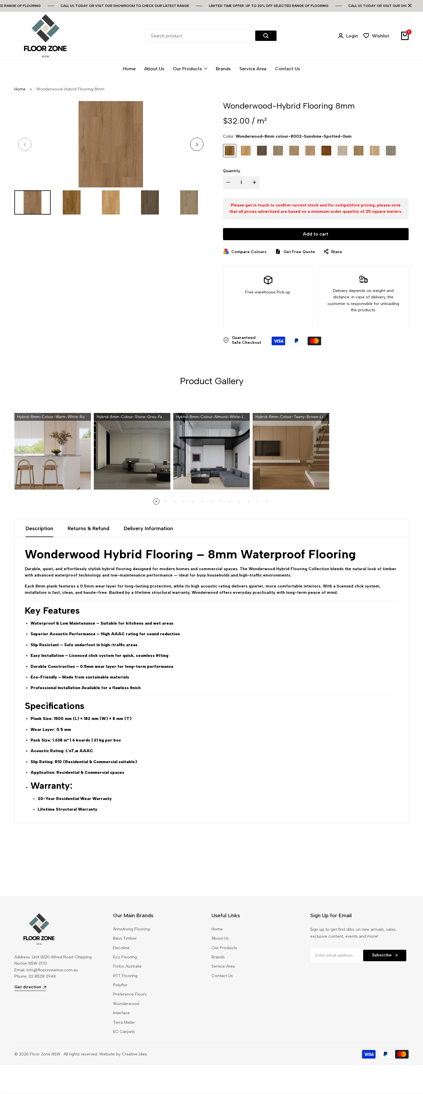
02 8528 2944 (42, 976)
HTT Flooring (125, 975)
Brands (218, 957)
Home (20, 89)
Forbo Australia (127, 966)
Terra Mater (124, 1022)
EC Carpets (124, 1031)
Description (39, 528)
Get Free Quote (299, 251)
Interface (121, 1012)
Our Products (224, 947)
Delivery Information (148, 528)
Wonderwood (126, 1003)
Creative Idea (134, 1054)
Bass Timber (125, 938)
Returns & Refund (88, 528)
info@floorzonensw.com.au (52, 970)
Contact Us (222, 975)
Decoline (121, 947)
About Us (220, 938)
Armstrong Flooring (131, 929)
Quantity (231, 170)
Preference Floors (130, 994)
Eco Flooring (125, 957)
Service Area (223, 966)
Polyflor (120, 985)
